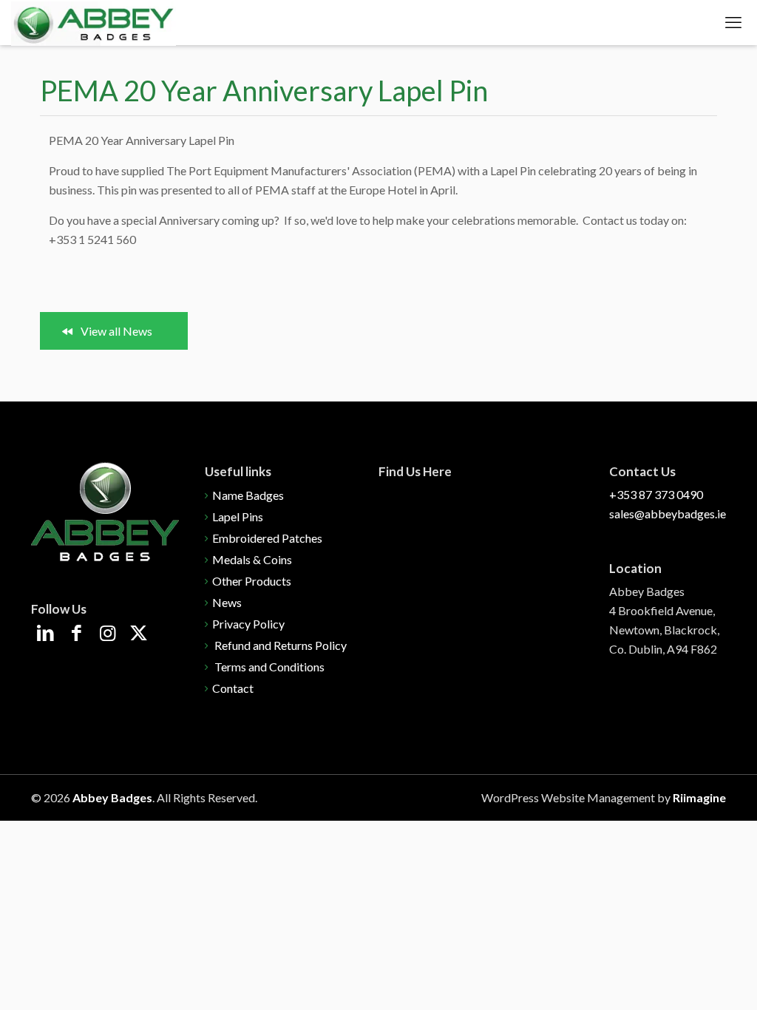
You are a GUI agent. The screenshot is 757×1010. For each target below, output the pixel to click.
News (227, 602)
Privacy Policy (248, 624)
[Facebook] (76, 635)
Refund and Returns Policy (279, 645)
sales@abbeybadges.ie (667, 513)
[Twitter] (138, 635)
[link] (105, 512)
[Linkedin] (45, 635)
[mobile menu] (733, 22)
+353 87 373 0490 (656, 494)
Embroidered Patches (267, 538)
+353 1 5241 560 (92, 239)
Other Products (251, 581)
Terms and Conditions (268, 667)
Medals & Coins (252, 559)
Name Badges (248, 495)
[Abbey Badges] (93, 22)
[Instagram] (107, 635)
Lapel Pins (237, 516)
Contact (233, 688)
